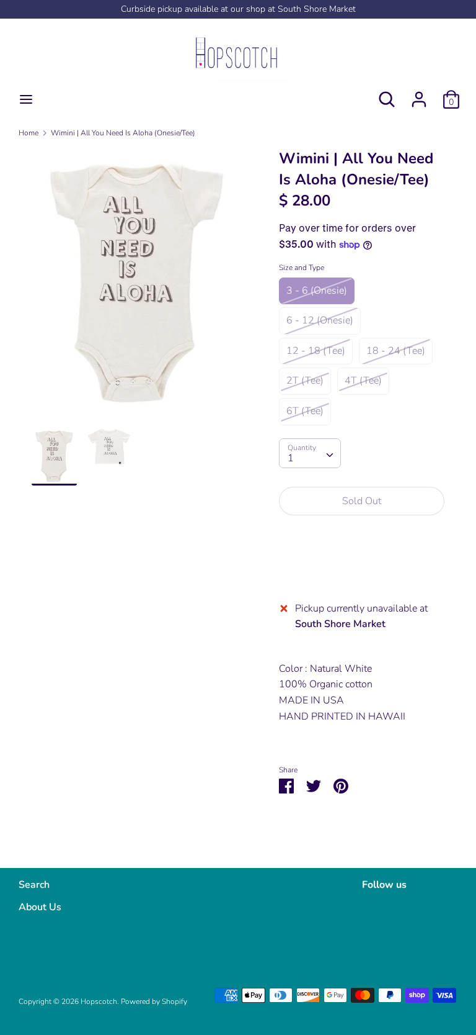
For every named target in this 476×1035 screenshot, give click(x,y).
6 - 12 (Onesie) (319, 320)
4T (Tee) (363, 380)
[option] (137, 287)
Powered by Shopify (154, 1001)
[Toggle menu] (26, 99)
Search (34, 885)
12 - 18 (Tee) (315, 351)
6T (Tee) (305, 411)
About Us (40, 907)
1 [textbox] (291, 458)
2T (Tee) (305, 380)
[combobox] (310, 453)
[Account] (419, 94)
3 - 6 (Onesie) (316, 290)
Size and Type (301, 268)
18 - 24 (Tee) (395, 351)
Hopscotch (99, 1001)
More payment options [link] (361, 568)
